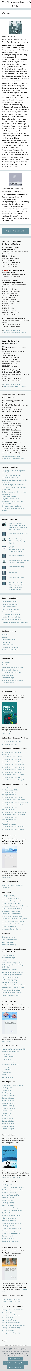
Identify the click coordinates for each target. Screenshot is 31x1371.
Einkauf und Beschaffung (10, 604)
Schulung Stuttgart (8, 1126)
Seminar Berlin (6, 1090)
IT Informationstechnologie (11, 614)
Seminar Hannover (8, 1111)
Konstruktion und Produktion (11, 617)
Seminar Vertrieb (7, 1236)
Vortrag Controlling (8, 1312)
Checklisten (6, 665)
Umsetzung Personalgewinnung (12, 924)
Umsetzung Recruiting (9, 926)
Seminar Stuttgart (8, 1129)
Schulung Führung (8, 1203)
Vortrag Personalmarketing (11, 1328)
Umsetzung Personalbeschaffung (13, 921)
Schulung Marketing (8, 1213)
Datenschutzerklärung (15, 1367)
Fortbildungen (6, 1072)
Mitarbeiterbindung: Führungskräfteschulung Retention (17, 541)
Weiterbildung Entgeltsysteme (12, 975)
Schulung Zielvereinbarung (10, 1241)
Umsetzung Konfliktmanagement (12, 908)
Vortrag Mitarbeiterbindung (11, 1322)
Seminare (7, 1054)
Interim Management (9, 640)
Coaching (5, 637)
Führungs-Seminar (8, 1197)
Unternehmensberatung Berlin (11, 759)
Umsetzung (6, 888)
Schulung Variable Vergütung (11, 1233)
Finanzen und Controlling (10, 607)
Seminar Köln (6, 1113)
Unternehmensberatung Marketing (13, 805)
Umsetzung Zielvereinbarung (11, 929)
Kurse (4, 1074)
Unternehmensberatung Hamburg (13, 767)
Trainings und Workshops (10, 650)
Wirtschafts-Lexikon (8, 683)
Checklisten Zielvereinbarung (18, 533)
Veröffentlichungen (8, 678)
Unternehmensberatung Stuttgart (13, 780)
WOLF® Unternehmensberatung (15, 2)
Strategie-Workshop (8, 937)
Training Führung (7, 1200)
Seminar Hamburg (8, 1106)
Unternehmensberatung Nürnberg (13, 777)
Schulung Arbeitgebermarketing (12, 1190)
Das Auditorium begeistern (11, 1299)
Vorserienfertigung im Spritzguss (13, 485)
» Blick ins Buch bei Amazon (11, 1177)
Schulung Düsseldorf (9, 1095)
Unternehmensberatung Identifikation (14, 800)
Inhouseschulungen (10, 1062)
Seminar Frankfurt (8, 1100)
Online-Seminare (9, 1057)
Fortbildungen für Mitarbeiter (11, 990)
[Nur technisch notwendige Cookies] (29, 1358)
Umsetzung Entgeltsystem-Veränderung (15, 906)
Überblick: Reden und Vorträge (12, 1302)
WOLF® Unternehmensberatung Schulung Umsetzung (16, 549)
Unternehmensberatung (9, 744)
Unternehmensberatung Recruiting (13, 826)
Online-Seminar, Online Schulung (12, 1085)
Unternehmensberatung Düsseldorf (13, 762)
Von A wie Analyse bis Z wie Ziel (12, 885)
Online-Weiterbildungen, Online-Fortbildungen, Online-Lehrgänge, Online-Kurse (13, 965)
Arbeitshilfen (6, 662)
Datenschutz (13, 572)
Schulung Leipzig (7, 1118)
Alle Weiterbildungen (9, 958)
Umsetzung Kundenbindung (11, 911)
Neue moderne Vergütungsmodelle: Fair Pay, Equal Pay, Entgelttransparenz (15, 39)
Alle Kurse (5, 960)
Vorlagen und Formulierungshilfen (13, 680)
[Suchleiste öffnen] (30, 2)
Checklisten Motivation (16, 555)
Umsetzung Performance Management (14, 919)
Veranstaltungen (7, 675)
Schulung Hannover (8, 1108)
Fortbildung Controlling (9, 969)
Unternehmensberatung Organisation (14, 812)
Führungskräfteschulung (10, 1208)
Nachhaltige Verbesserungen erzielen (14, 1049)
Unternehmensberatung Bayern (12, 757)
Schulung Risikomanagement (11, 1228)
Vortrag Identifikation (9, 1320)
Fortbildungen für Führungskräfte (13, 987)
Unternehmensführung (9, 601)
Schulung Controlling (9, 1192)
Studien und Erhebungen (10, 670)
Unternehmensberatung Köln (11, 772)
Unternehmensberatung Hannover (13, 769)
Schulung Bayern (7, 1093)
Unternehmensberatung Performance (14, 815)
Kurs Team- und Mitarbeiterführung (13, 985)
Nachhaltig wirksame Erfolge (11, 741)
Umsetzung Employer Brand (11, 903)
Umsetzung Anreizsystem (10, 898)
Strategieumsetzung (8, 896)
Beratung (5, 634)
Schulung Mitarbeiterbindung (11, 1215)
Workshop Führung (8, 942)
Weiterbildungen (7, 1077)
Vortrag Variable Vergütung (11, 1333)
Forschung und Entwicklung (11, 609)
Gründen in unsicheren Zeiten (11, 506)
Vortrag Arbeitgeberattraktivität (12, 1310)
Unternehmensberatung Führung (12, 797)
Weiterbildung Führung (9, 982)
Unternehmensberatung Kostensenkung (15, 802)
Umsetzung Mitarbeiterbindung (12, 913)
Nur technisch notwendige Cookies (15, 1363)
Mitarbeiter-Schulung (9, 1218)
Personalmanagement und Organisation (15, 622)
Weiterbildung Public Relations (12, 992)
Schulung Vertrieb (8, 1238)
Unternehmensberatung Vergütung (13, 829)
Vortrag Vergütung (8, 1330)
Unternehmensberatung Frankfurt (13, 764)
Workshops (7, 1069)
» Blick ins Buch (7, 734)
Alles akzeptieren (15, 1358)
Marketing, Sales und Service (11, 619)
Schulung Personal (8, 1226)
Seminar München (8, 1121)
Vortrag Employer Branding (11, 1315)
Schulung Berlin (7, 1088)
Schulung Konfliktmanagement (12, 1210)
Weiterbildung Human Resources (12, 972)
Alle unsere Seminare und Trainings (14, 332)
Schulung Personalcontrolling (11, 1223)
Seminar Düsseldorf (8, 1098)
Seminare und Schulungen (10, 647)
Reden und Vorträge (8, 645)
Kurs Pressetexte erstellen (10, 995)
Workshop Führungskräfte (10, 939)
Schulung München (8, 1123)
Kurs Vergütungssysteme (10, 977)
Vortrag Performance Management (13, 1325)
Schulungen (7, 1059)
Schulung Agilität (7, 1185)
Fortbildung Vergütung (9, 980)
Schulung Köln (6, 1116)
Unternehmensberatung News (11, 672)
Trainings (6, 1067)
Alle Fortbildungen (8, 955)
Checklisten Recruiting (16, 567)
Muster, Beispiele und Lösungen (12, 667)
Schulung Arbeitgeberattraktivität (13, 1187)
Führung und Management (10, 612)
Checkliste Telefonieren (16, 577)
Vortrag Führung (7, 1317)
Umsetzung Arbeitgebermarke (12, 901)
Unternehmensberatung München (13, 775)
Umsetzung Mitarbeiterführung (12, 916)
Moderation (6, 642)
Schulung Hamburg (8, 1103)
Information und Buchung (11, 330)
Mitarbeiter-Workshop (9, 945)
